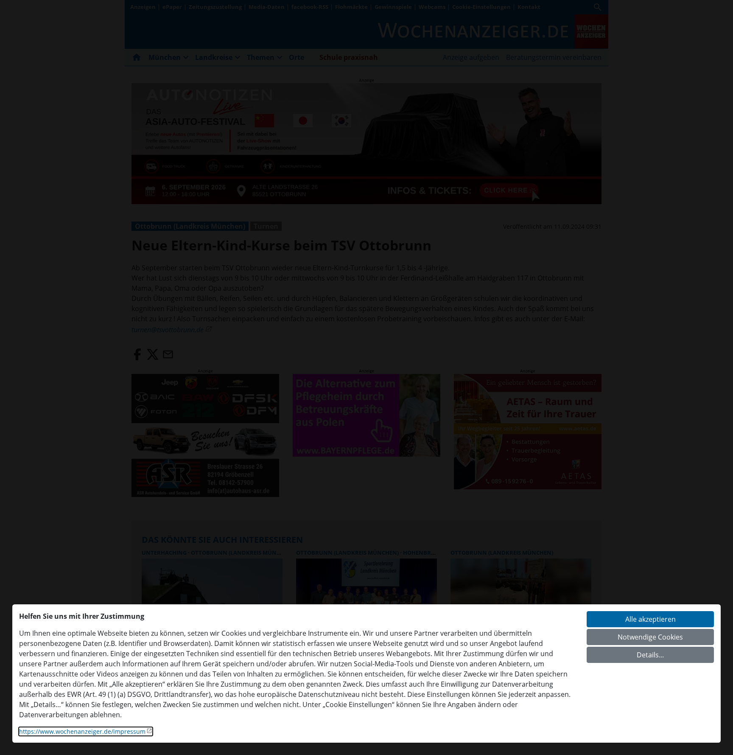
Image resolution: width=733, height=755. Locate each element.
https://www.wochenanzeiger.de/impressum (82, 731)
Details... (650, 655)
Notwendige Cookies (650, 637)
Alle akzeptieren (650, 619)
